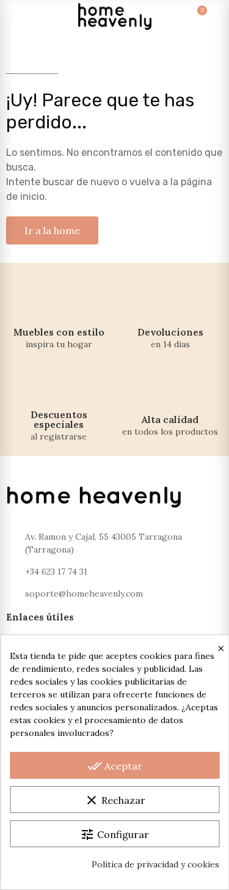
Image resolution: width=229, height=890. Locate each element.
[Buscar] (39, 16)
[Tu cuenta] (212, 16)
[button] (52, 230)
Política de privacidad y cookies (155, 864)
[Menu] (17, 16)
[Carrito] (190, 16)
